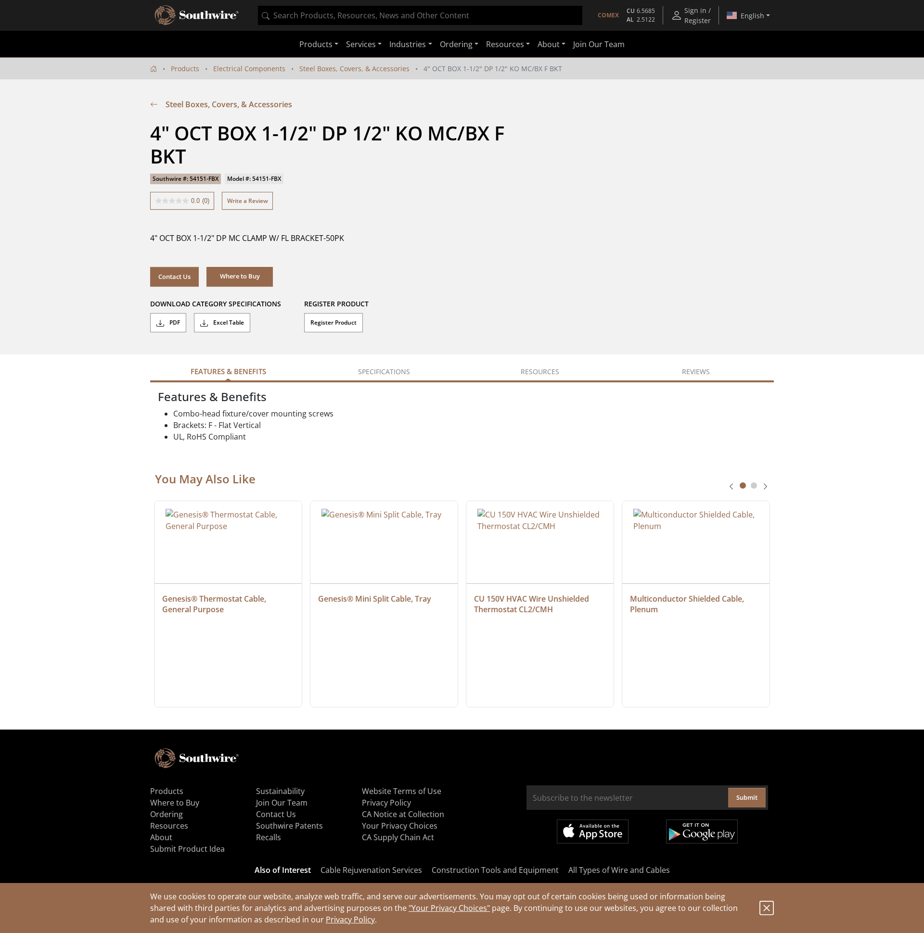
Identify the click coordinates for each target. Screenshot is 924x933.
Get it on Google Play (702, 832)
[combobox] (420, 15)
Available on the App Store (593, 832)
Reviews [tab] (696, 371)
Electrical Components (249, 68)
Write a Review (247, 201)
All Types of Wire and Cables (619, 870)
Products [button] (316, 44)
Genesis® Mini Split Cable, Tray (374, 598)
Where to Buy (174, 802)
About (161, 837)
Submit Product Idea (187, 849)
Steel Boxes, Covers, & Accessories (354, 68)
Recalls (268, 837)
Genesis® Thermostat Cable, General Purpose (215, 604)
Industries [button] (407, 44)
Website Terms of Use (401, 791)
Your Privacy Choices (399, 825)
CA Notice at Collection (403, 814)
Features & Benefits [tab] (228, 371)
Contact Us (174, 276)
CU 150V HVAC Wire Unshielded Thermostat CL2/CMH (532, 604)
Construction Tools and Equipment (495, 870)
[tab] (743, 485)
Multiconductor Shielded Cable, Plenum (688, 604)
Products (185, 68)
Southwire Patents (289, 825)
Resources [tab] (540, 371)
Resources (169, 825)
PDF (174, 322)
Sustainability (280, 791)
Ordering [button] (456, 44)
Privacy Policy (350, 919)
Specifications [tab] (384, 371)
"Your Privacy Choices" (449, 908)
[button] (239, 276)
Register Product (333, 322)
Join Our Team (599, 44)
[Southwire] (197, 15)
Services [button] (361, 44)
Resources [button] (505, 44)
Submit (746, 797)
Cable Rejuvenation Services (371, 870)
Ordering (166, 814)
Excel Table (228, 322)
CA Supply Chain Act (398, 837)
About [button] (549, 44)
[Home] (153, 68)
